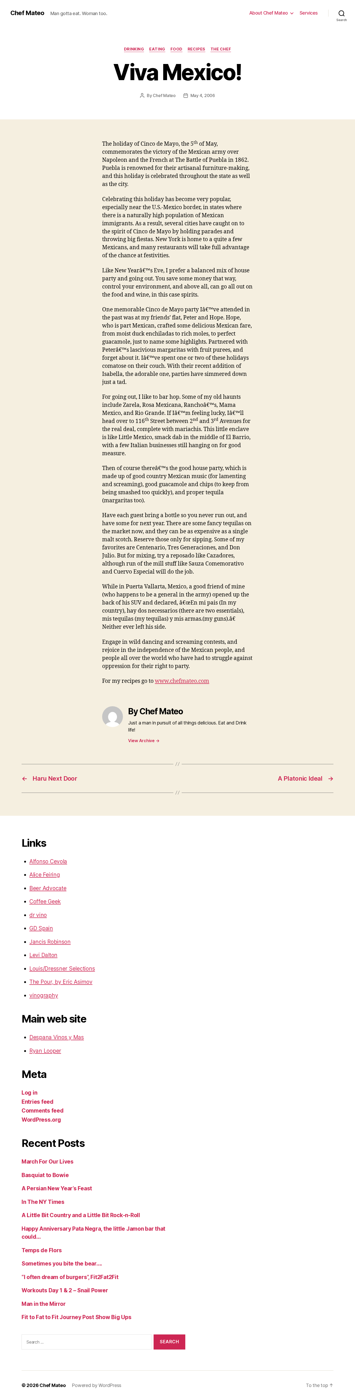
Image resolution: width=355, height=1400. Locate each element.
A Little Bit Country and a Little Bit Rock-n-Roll (81, 1215)
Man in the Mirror (43, 1304)
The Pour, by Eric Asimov (61, 982)
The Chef (221, 49)
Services (309, 13)
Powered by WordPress (96, 1385)
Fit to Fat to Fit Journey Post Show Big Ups (76, 1317)
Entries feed (38, 1102)
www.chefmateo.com (182, 681)
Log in (29, 1092)
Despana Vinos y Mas (56, 1037)
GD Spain (41, 928)
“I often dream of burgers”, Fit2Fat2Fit (70, 1277)
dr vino (38, 915)
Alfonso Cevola (48, 861)
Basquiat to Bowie (45, 1175)
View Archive (143, 740)
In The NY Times (43, 1202)
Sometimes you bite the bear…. (62, 1263)
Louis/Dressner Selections (62, 968)
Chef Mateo (27, 13)
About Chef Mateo (268, 13)
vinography (43, 995)
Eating (157, 49)
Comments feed (43, 1110)
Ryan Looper (45, 1051)
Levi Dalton (43, 955)
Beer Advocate (48, 888)
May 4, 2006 (202, 95)
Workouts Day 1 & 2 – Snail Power (65, 1290)
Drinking (134, 49)
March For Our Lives (48, 1161)
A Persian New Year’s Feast (57, 1188)
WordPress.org (41, 1119)
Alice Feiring (44, 874)
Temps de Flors (42, 1250)
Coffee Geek (45, 901)
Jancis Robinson (50, 942)
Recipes (196, 49)
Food (176, 49)
